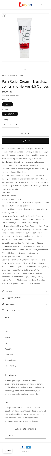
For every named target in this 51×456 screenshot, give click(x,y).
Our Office (9, 354)
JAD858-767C (9, 114)
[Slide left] (20, 69)
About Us (8, 349)
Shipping (4, 95)
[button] (3, 4)
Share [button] (7, 317)
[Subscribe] (43, 436)
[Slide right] (31, 69)
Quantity (5, 119)
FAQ (6, 343)
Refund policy (10, 366)
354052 (7, 104)
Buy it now (25, 140)
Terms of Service (11, 360)
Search (7, 337)
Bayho (27, 451)
